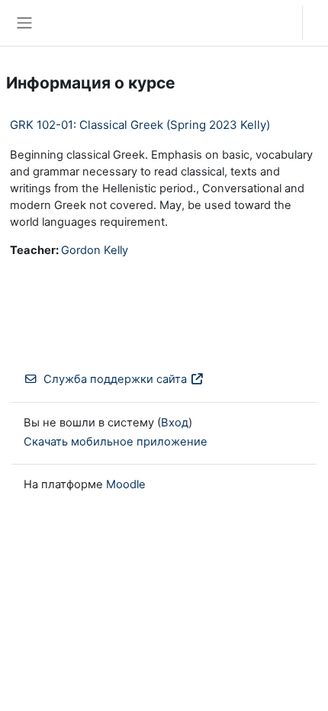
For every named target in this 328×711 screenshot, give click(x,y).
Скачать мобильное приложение (115, 442)
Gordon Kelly (94, 250)
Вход (319, 23)
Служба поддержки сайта (115, 379)
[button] (275, 23)
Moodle (126, 484)
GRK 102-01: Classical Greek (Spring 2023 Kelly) (140, 124)
